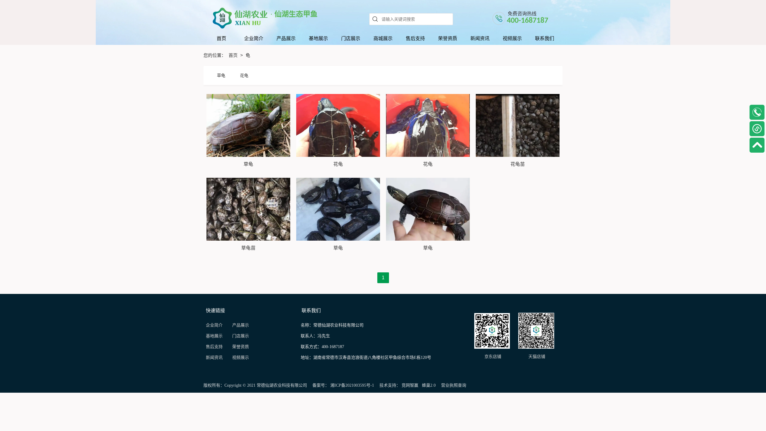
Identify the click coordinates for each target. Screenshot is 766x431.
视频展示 (240, 357)
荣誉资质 (240, 347)
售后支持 (215, 347)
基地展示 (216, 336)
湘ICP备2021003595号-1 (352, 385)
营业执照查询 (453, 385)
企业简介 (214, 325)
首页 (234, 55)
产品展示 (240, 325)
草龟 (221, 75)
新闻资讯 (216, 357)
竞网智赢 (410, 385)
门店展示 (240, 336)
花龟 (244, 75)
